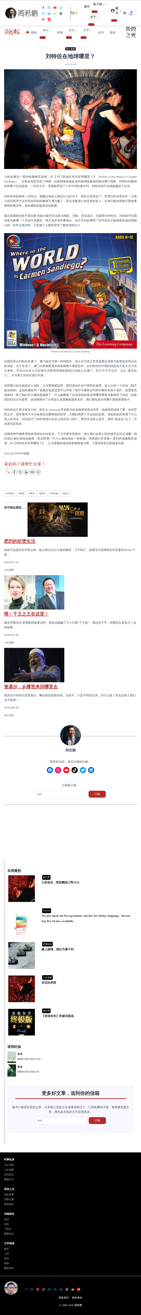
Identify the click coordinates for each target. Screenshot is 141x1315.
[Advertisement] (70, 834)
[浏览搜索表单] (124, 13)
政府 (42, 493)
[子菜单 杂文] (69, 37)
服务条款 (77, 1297)
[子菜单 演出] (43, 37)
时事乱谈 (47, 944)
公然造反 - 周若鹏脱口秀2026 (60, 882)
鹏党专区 (9, 1268)
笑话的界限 (49, 982)
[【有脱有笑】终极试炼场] (71, 1009)
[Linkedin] (49, 14)
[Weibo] (43, 19)
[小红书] (49, 19)
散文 (6, 1249)
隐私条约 (64, 1297)
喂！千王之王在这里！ (26, 613)
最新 (113, 32)
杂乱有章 (9, 1194)
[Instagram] (49, 8)
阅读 (6, 1263)
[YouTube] (55, 8)
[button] (120, 11)
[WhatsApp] (55, 14)
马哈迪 (54, 493)
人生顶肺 (47, 977)
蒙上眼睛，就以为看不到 (58, 949)
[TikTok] (61, 8)
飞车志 (7, 1229)
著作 (87, 6)
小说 (6, 1253)
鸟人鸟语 (70, 49)
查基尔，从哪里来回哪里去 (31, 686)
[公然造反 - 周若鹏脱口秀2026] (71, 875)
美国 (21, 493)
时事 (60, 32)
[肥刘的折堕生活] (70, 519)
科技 (6, 1224)
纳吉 (32, 493)
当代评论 (9, 1174)
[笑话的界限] (71, 975)
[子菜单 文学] (83, 37)
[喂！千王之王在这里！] (70, 592)
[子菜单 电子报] (94, 11)
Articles (46, 910)
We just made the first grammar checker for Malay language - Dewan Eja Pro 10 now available (86, 918)
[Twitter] (43, 14)
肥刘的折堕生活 (19, 541)
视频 (34, 32)
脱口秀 (46, 877)
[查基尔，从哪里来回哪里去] (70, 665)
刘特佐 (10, 493)
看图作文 (9, 1233)
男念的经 (9, 1204)
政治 (65, 493)
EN (131, 14)
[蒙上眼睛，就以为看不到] (71, 942)
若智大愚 (9, 1199)
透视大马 (9, 1179)
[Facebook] (43, 8)
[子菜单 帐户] (114, 20)
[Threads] (61, 14)
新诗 (6, 1258)
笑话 (6, 1219)
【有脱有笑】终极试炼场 (58, 1016)
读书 (101, 32)
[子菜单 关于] (91, 24)
